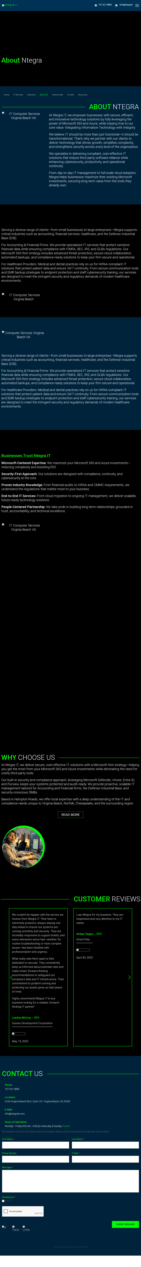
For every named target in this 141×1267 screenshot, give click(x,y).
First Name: (8, 1139)
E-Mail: (76, 1153)
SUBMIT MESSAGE (125, 1224)
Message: (7, 1167)
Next (128, 977)
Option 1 (8, 1201)
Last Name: (78, 1139)
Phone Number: (9, 1153)
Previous (12, 977)
